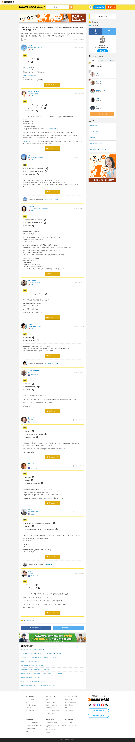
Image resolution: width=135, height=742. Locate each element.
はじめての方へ (30, 699)
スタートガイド (30, 702)
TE (96, 107)
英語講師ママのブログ (51, 363)
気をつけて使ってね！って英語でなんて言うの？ (35, 669)
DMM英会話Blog (30, 731)
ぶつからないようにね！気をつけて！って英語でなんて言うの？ (39, 657)
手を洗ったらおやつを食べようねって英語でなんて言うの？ (38, 686)
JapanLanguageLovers (51, 199)
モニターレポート (31, 710)
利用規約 (93, 137)
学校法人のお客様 (98, 716)
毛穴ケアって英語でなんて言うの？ (31, 661)
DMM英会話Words (31, 728)
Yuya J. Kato (99, 82)
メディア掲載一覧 (50, 729)
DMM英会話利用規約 (51, 723)
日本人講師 (29, 708)
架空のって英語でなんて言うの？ (30, 677)
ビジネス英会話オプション (53, 710)
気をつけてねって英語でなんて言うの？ (32, 665)
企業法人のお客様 (98, 710)
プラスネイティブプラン (52, 702)
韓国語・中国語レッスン (52, 705)
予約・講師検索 (69, 705)
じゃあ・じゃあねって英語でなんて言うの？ (33, 682)
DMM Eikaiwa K (100, 65)
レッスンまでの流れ (70, 702)
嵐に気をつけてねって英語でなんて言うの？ (33, 649)
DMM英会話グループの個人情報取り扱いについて (55, 726)
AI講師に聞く (100, 7)
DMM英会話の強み (31, 705)
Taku (97, 98)
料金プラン (49, 699)
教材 (66, 708)
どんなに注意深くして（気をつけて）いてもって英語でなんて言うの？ (41, 673)
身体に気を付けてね (30, 75)
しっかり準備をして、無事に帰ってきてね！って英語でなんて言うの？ (41, 653)
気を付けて (27, 68)
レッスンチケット (70, 710)
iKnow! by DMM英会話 (32, 723)
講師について (68, 699)
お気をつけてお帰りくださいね (33, 141)
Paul (97, 73)
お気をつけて (52, 129)
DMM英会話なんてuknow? (33, 725)
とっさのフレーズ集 (70, 725)
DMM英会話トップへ (96, 143)
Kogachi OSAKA (100, 90)
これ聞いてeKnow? (51, 713)
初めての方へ (94, 126)
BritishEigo (48, 564)
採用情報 (48, 732)
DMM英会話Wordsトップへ (98, 149)
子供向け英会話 (50, 708)
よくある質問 (94, 132)
